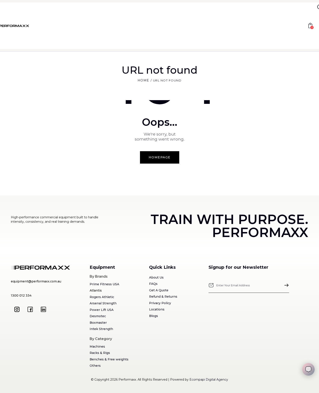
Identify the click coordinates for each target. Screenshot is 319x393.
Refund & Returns (163, 296)
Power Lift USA (101, 310)
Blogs (153, 316)
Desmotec (98, 316)
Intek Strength (101, 329)
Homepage (160, 157)
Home (143, 80)
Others (95, 366)
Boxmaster (98, 323)
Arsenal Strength (103, 303)
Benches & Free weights (109, 359)
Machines (97, 346)
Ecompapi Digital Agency (208, 379)
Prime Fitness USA (104, 284)
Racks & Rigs (100, 353)
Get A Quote (158, 290)
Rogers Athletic (102, 297)
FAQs (153, 284)
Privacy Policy (160, 303)
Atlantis (96, 290)
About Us (156, 277)
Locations (156, 309)
